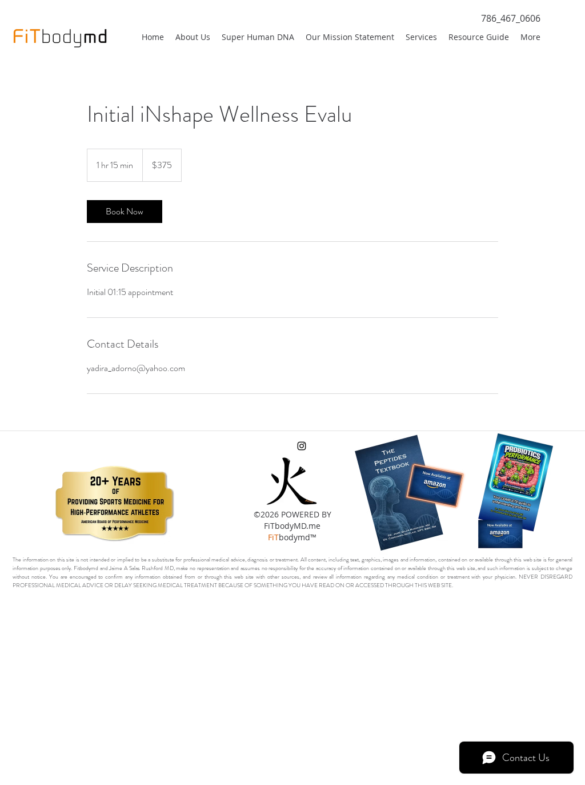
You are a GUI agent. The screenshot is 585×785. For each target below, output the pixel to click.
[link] (124, 211)
